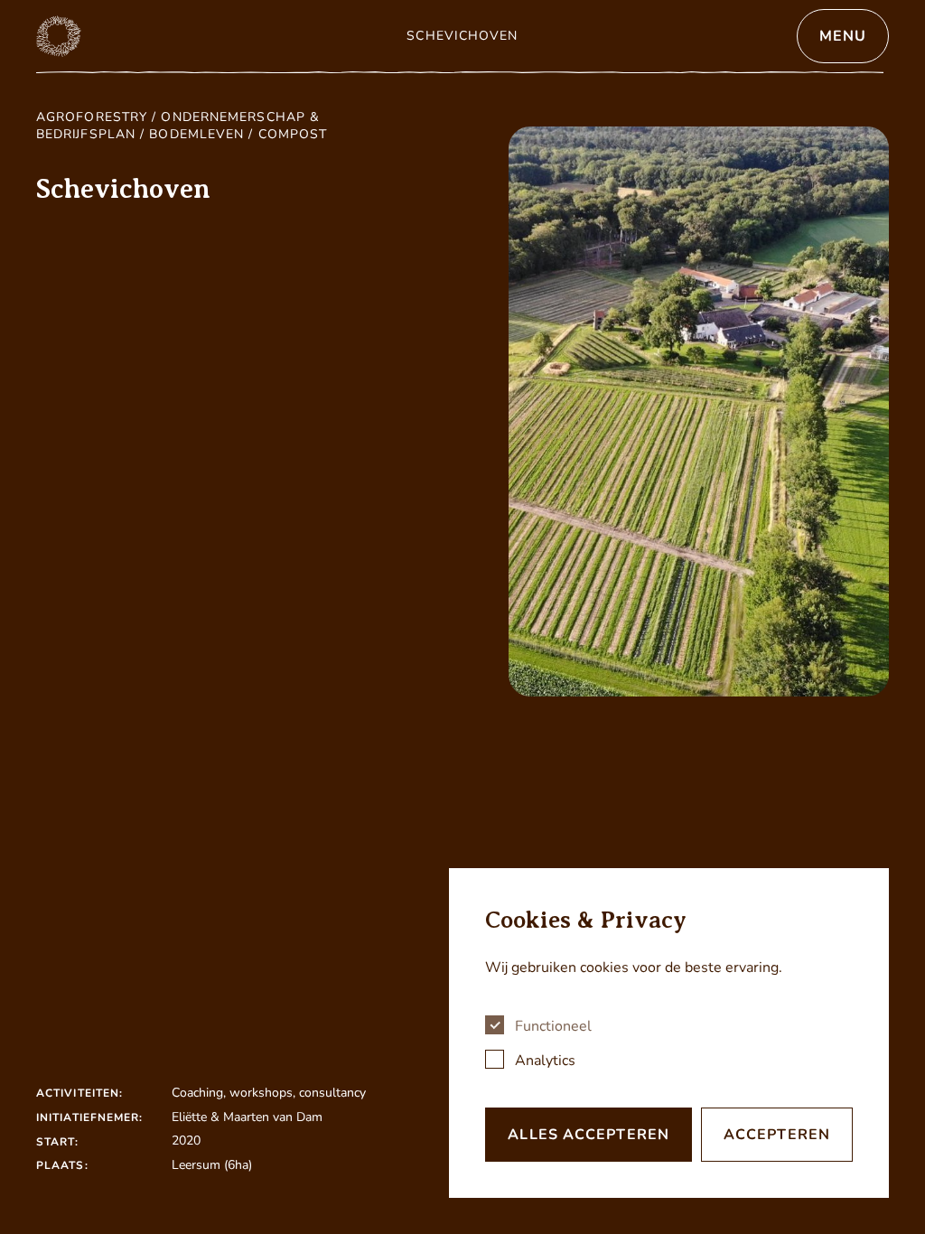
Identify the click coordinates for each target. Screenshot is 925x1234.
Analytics (545, 1060)
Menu (842, 36)
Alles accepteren (588, 1135)
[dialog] (669, 1033)
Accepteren (777, 1135)
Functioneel (553, 1026)
